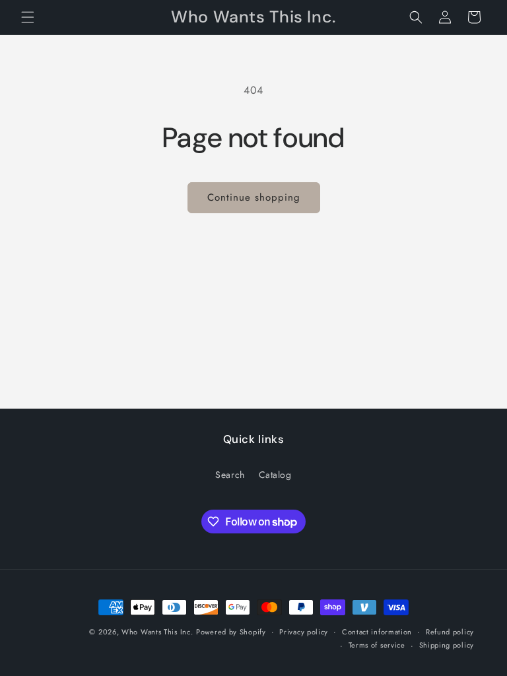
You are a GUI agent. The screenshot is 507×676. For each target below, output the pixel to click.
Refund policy (450, 631)
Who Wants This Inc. (157, 631)
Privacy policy (303, 631)
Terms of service (377, 645)
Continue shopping (253, 197)
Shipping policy (447, 645)
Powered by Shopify (231, 631)
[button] (27, 17)
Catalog (275, 474)
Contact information (377, 631)
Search (230, 474)
